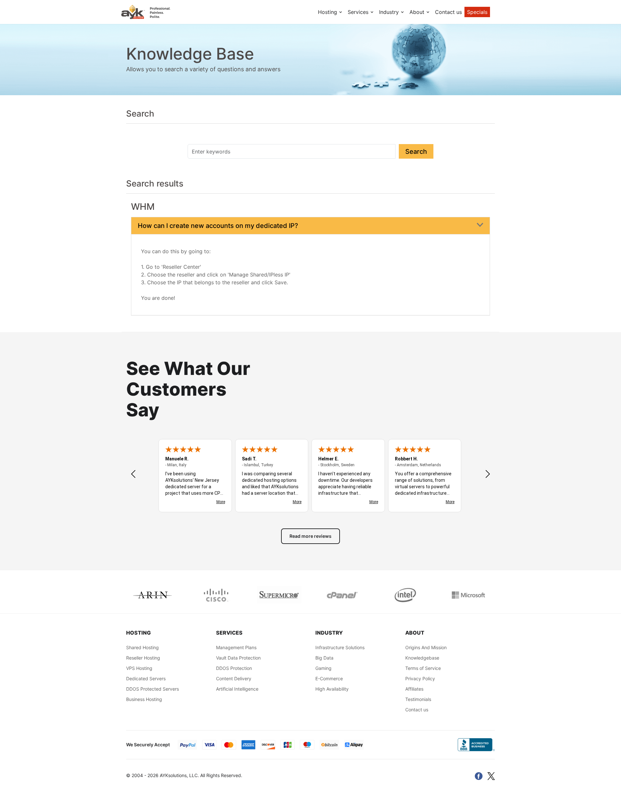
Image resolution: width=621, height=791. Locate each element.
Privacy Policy (420, 678)
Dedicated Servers (146, 678)
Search (416, 151)
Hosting (328, 12)
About (417, 12)
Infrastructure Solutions (340, 647)
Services (359, 12)
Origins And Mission (426, 647)
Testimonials (418, 699)
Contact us (448, 12)
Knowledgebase (422, 658)
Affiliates (414, 689)
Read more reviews (310, 536)
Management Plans (236, 647)
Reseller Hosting (143, 658)
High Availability (332, 689)
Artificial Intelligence (237, 689)
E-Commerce (329, 678)
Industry (389, 12)
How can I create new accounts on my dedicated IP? (218, 226)
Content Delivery (233, 678)
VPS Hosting (139, 668)
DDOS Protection (234, 668)
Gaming (323, 668)
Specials (477, 12)
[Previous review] (133, 475)
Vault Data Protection (238, 658)
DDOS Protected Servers (152, 689)
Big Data (324, 658)
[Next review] (488, 475)
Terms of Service (423, 668)
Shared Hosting (142, 647)
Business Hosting (144, 699)
